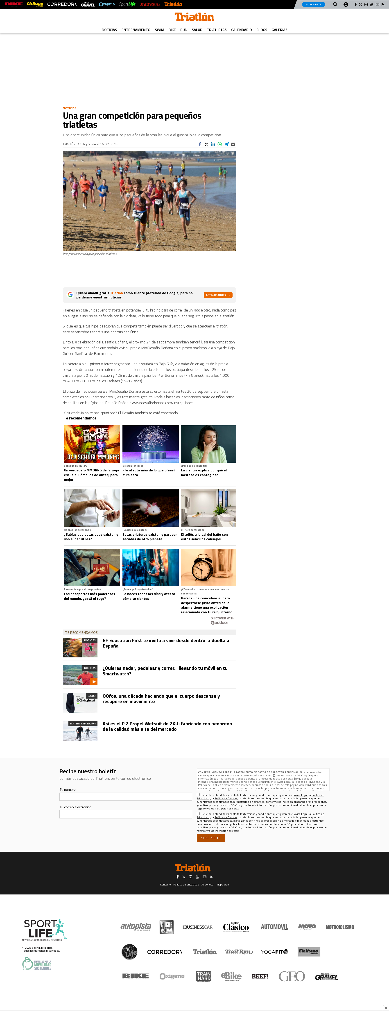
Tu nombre (67, 789)
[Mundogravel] (326, 976)
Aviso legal (207, 884)
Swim (159, 29)
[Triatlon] (194, 17)
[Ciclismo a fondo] (35, 4)
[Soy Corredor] (62, 4)
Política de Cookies (209, 785)
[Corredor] (164, 951)
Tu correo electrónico (75, 807)
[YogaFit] (274, 951)
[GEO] (292, 976)
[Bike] (135, 976)
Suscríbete (313, 4)
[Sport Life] (129, 951)
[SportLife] (127, 4)
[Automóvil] (274, 927)
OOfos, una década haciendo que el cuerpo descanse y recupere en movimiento (161, 698)
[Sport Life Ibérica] (44, 930)
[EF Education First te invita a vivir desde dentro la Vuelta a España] (80, 647)
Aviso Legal (283, 782)
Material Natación (83, 723)
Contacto (165, 884)
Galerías (279, 29)
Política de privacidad (186, 884)
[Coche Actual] (166, 927)
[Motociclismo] (339, 927)
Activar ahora (216, 295)
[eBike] (231, 976)
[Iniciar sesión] (346, 4)
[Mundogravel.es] (88, 4)
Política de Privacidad (307, 782)
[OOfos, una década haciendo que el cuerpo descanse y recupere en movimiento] (80, 703)
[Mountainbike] (14, 4)
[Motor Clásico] (236, 927)
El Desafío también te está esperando (148, 413)
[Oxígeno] (172, 976)
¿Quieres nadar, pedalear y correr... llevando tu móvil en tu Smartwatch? (165, 670)
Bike (172, 29)
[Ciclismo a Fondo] (309, 952)
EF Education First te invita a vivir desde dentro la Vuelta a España (166, 643)
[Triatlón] (173, 4)
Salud (197, 29)
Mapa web (223, 884)
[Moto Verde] (307, 927)
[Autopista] (135, 927)
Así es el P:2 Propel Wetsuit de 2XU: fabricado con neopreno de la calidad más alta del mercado (167, 726)
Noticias (109, 29)
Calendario (241, 29)
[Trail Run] (150, 4)
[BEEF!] (260, 976)
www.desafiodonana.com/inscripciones (163, 403)
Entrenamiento (136, 29)
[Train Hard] (203, 976)
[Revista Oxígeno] (107, 4)
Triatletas (217, 29)
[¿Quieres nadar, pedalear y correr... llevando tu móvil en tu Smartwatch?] (80, 675)
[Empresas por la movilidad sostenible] (36, 963)
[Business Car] (197, 927)
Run (183, 29)
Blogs (261, 29)
